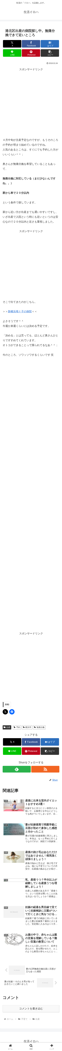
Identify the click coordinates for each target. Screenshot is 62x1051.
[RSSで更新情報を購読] (45, 769)
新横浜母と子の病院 (20, 311)
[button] (50, 53)
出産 (8, 727)
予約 (18, 727)
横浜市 (28, 727)
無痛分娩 (40, 727)
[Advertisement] (31, 103)
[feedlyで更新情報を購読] (17, 769)
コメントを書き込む (31, 1008)
